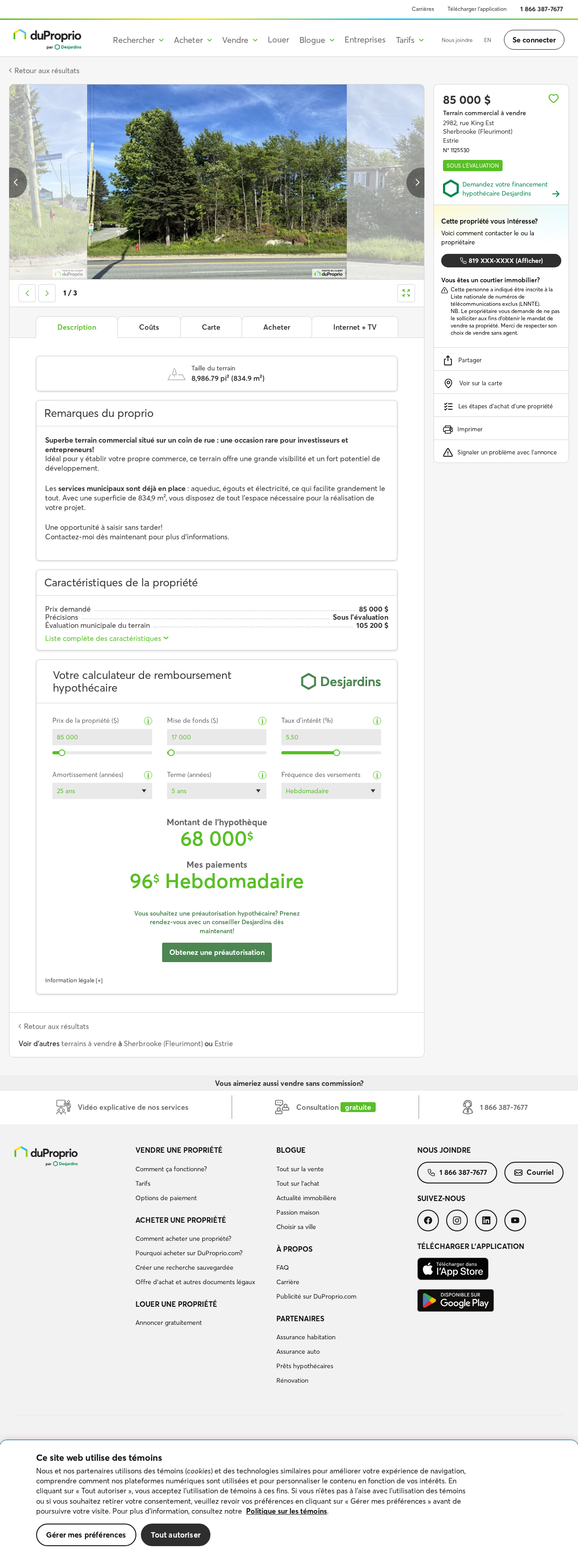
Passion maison (297, 1212)
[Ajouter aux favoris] (553, 98)
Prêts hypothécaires (304, 1366)
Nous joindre (457, 40)
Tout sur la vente (300, 1169)
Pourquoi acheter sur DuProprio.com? (188, 1253)
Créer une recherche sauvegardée (184, 1267)
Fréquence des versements (320, 775)
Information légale (69, 980)
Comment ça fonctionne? (171, 1169)
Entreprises (365, 39)
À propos (294, 1248)
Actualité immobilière (306, 1198)
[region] (289, 1498)
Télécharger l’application (477, 8)
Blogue (291, 1150)
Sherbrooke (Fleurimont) (163, 1043)
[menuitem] (202, 1175)
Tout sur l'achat (297, 1183)
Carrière (287, 1282)
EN (487, 40)
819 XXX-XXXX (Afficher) (506, 261)
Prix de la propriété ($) (85, 721)
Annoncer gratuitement (168, 1323)
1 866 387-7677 (541, 9)
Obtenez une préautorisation (217, 952)
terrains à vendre (89, 1043)
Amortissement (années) (87, 775)
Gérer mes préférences (86, 1534)
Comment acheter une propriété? (183, 1238)
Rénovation (292, 1380)
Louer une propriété (176, 1304)
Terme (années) (189, 775)
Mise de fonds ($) (192, 721)
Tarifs (142, 1183)
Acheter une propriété (180, 1220)
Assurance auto (298, 1351)
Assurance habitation (306, 1337)
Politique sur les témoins (286, 1510)
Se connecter (534, 39)
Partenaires (300, 1318)
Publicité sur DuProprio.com (316, 1296)
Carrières (423, 8)
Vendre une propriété (179, 1150)
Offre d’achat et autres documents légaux (195, 1282)
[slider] (62, 752)
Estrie (223, 1043)
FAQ (282, 1267)
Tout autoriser (175, 1534)
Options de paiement (166, 1198)
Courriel (540, 1172)
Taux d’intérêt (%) (307, 721)
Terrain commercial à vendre (484, 113)
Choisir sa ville (296, 1227)
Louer (278, 39)
